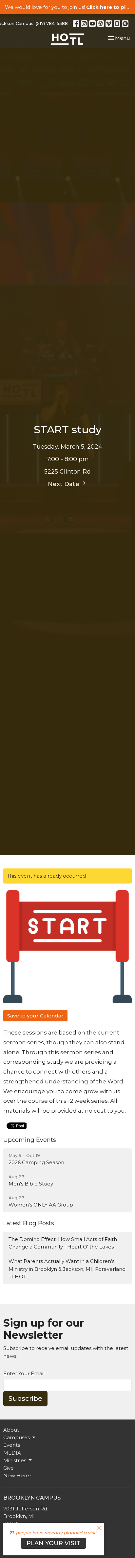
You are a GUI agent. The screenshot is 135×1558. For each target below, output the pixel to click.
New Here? (17, 1475)
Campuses (16, 1437)
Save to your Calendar (35, 1016)
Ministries (14, 1460)
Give (8, 1468)
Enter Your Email (24, 1373)
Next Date (64, 484)
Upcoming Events (29, 1139)
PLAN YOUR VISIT (53, 1543)
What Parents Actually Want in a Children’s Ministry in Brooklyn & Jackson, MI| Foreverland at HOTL (67, 1269)
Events (11, 1445)
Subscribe (25, 1398)
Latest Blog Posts (28, 1223)
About (11, 1430)
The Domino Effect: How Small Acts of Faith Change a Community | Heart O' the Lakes (63, 1243)
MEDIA (12, 1453)
